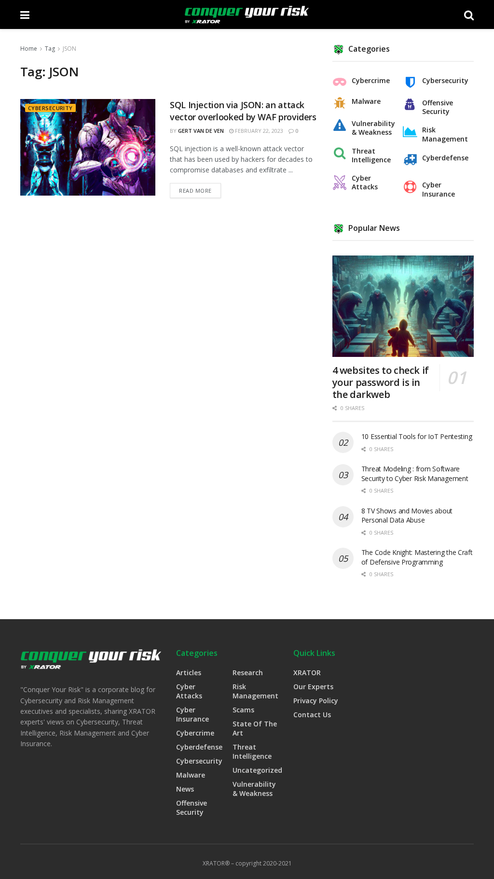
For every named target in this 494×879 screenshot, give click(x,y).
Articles (188, 672)
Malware (366, 101)
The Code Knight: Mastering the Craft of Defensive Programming (417, 557)
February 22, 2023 (258, 130)
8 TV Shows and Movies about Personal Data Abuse (407, 515)
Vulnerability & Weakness (373, 128)
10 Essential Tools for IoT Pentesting (416, 436)
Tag (50, 48)
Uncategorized (257, 770)
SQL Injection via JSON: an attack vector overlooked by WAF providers (243, 111)
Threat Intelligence (371, 155)
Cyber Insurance (438, 189)
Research (248, 672)
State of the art (255, 728)
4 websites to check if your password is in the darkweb (380, 382)
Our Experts (313, 686)
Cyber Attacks (365, 182)
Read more (195, 190)
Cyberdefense (445, 158)
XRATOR (307, 672)
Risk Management (445, 134)
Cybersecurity (50, 108)
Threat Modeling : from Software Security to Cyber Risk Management (414, 473)
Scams (243, 709)
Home (28, 48)
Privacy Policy (315, 700)
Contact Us (312, 714)
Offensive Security (437, 107)
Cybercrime (371, 80)
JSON (69, 48)
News (185, 789)
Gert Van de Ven (201, 130)
